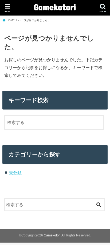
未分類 (15, 172)
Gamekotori (55, 7)
